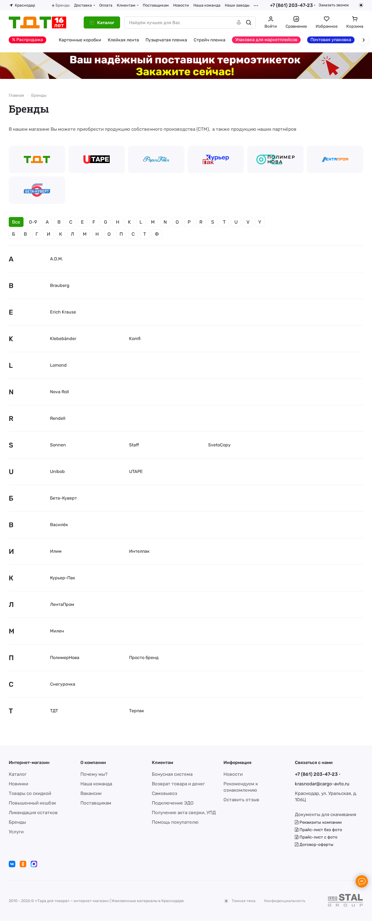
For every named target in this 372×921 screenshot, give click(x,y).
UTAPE (136, 471)
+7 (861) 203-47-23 (291, 5)
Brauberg (59, 285)
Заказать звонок (334, 5)
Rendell (57, 418)
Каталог (18, 774)
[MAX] (34, 864)
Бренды (17, 822)
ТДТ (54, 710)
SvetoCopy (219, 444)
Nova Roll (59, 391)
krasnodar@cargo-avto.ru (322, 783)
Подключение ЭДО (173, 803)
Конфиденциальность (284, 901)
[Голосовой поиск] (239, 22)
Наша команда (96, 783)
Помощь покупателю (175, 822)
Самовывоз (164, 793)
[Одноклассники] (23, 864)
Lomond (58, 365)
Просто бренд (144, 657)
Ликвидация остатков (33, 812)
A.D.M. (56, 258)
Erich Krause (63, 312)
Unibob (57, 471)
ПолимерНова (64, 657)
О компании (93, 762)
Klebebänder (63, 338)
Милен (57, 631)
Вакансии (90, 793)
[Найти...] (249, 22)
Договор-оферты (315, 844)
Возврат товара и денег (178, 783)
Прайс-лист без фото (320, 829)
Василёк (59, 524)
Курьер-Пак (62, 577)
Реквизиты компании (320, 822)
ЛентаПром (62, 604)
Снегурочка (62, 684)
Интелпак (139, 551)
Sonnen (58, 444)
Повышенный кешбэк (32, 803)
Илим (56, 551)
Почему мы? (93, 774)
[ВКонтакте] (12, 864)
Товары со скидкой (30, 793)
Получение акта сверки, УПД (184, 812)
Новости (233, 774)
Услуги (16, 831)
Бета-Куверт (63, 498)
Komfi (135, 338)
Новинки (18, 783)
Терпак (136, 710)
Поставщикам (95, 803)
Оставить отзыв (241, 799)
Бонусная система (172, 774)
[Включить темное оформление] (361, 5)
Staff (134, 444)
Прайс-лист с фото (318, 837)
